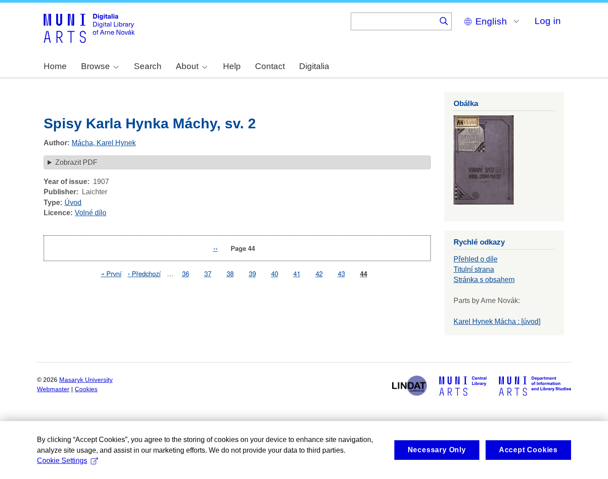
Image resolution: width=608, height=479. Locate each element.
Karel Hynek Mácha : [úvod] (497, 321)
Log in (548, 21)
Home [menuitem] (55, 66)
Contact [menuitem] (270, 66)
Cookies (86, 389)
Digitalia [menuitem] (314, 66)
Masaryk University (86, 380)
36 (185, 273)
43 (341, 273)
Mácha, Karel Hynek (104, 143)
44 (363, 273)
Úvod (73, 202)
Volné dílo (90, 213)
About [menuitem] (187, 66)
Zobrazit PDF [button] (76, 162)
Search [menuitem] (148, 66)
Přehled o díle (476, 259)
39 (252, 273)
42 (319, 273)
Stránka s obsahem (484, 279)
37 (207, 273)
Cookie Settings (62, 460)
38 (230, 273)
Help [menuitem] (232, 66)
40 (274, 273)
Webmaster (53, 389)
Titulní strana (474, 269)
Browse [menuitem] (95, 66)
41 (296, 273)
